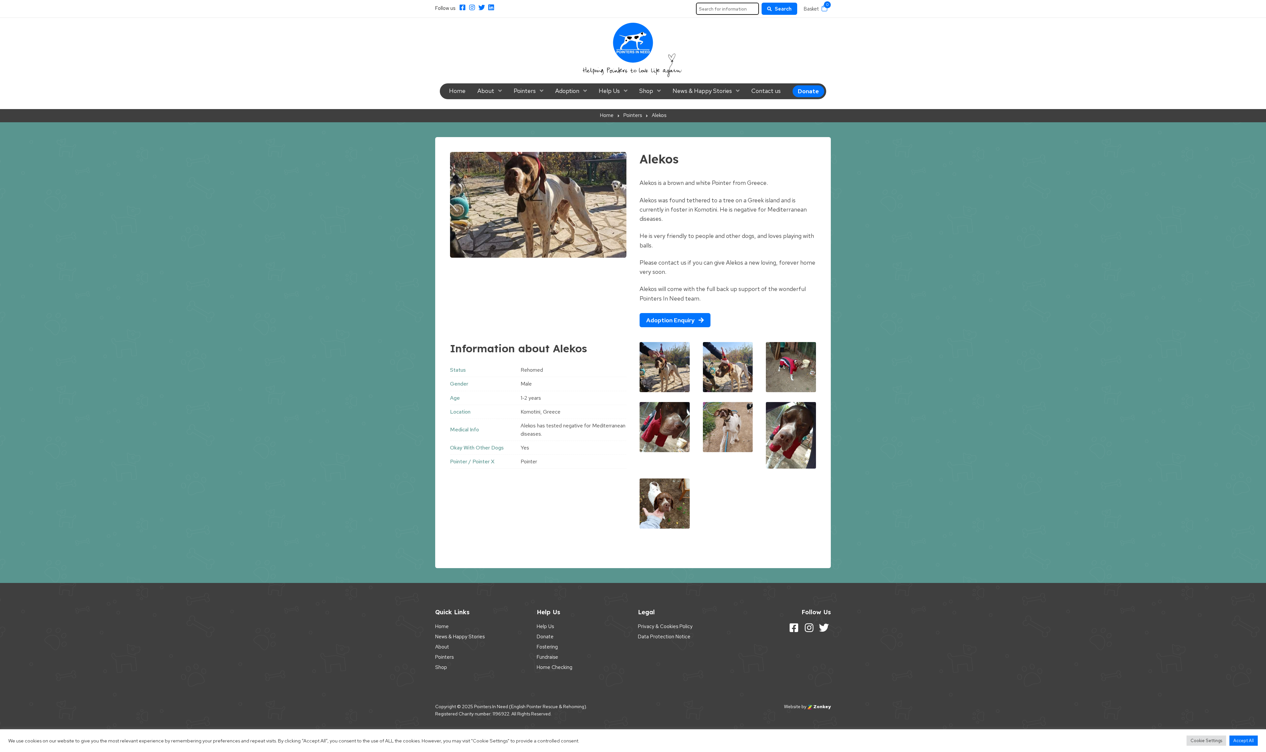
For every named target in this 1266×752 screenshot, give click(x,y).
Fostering (547, 647)
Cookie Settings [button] (1206, 740)
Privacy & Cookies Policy (665, 626)
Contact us (766, 91)
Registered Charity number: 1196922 (472, 714)
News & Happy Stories (702, 91)
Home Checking (554, 667)
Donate (808, 91)
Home (457, 91)
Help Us (609, 91)
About (485, 91)
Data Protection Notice (664, 636)
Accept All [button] (1243, 740)
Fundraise (547, 657)
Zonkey (821, 706)
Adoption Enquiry (671, 320)
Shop (646, 91)
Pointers (525, 91)
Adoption (567, 91)
